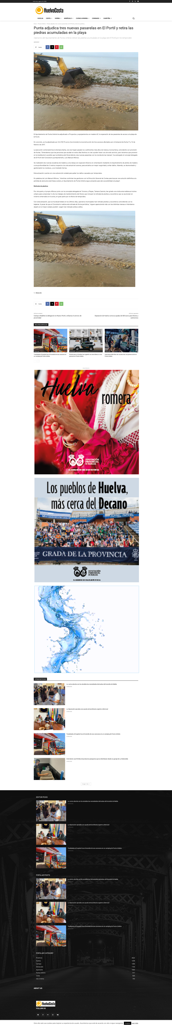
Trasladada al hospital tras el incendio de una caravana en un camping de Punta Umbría (93, 734)
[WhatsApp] (61, 47)
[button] (133, 18)
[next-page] (38, 361)
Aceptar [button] (127, 1023)
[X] (135, 1)
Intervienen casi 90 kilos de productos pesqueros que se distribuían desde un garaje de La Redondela (97, 759)
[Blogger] (38, 1015)
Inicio (35, 24)
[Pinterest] (57, 47)
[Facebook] (130, 1)
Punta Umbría (42, 24)
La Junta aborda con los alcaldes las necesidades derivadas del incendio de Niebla (91, 684)
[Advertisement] (103, 10)
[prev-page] (35, 361)
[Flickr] (48, 1015)
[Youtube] (138, 1)
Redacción (39, 293)
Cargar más (85, 784)
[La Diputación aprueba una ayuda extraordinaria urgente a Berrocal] (49, 719)
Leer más (135, 1023)
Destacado (36, 351)
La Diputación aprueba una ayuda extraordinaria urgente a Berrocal (87, 709)
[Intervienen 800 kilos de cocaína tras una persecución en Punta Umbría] (121, 340)
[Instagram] (132, 1)
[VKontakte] (58, 1015)
